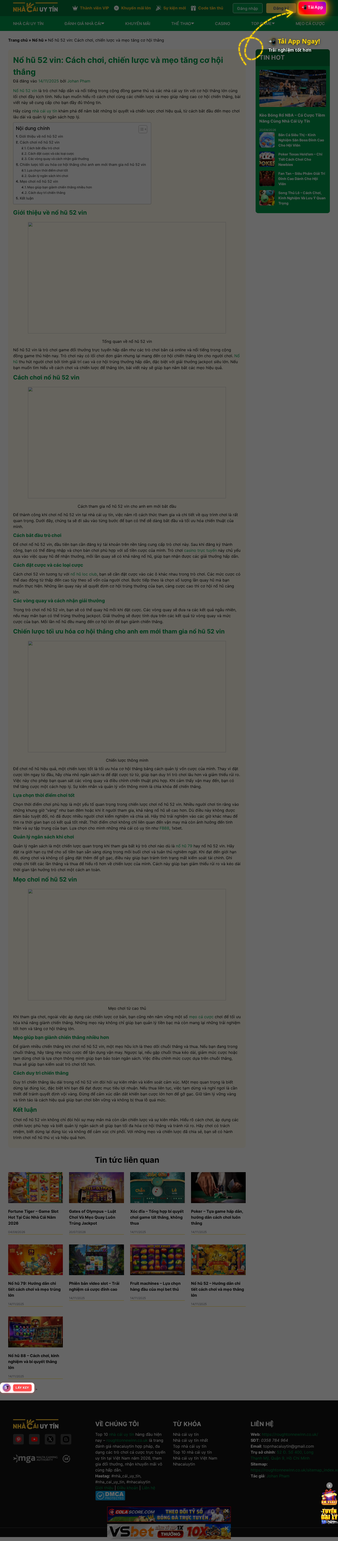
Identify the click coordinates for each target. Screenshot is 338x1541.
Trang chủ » (20, 40)
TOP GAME (261, 23)
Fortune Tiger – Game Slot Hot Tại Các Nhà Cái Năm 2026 (33, 1217)
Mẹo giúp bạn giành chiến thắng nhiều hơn (59, 187)
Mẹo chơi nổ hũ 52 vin (39, 181)
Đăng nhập (246, 8)
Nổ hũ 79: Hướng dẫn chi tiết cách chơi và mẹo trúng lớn (34, 1289)
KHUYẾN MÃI (137, 23)
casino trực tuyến (200, 550)
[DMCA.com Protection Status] (110, 1498)
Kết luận (27, 198)
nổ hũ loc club (84, 574)
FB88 (164, 828)
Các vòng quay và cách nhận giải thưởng (58, 159)
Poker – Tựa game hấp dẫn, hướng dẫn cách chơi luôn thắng (217, 1217)
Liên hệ (148, 1487)
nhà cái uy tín (44, 110)
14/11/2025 (48, 80)
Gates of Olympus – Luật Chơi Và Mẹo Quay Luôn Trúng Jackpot (92, 1217)
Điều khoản (127, 1487)
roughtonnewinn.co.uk (127, 1440)
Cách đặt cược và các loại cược (51, 153)
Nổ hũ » (40, 40)
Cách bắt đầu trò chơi (43, 148)
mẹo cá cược (201, 1016)
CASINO (222, 23)
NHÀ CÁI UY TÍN (28, 23)
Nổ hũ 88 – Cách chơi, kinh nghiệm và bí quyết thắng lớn (33, 1361)
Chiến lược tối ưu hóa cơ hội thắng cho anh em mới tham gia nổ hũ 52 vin (83, 164)
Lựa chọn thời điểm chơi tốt (47, 170)
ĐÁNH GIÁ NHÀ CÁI (83, 23)
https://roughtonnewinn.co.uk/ (290, 1434)
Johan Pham (78, 80)
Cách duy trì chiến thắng (46, 193)
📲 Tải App (309, 10)
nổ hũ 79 (184, 845)
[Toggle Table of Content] (140, 129)
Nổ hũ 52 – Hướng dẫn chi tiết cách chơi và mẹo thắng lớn (217, 1289)
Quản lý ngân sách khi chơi (48, 176)
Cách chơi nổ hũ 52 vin (40, 142)
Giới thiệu (104, 1487)
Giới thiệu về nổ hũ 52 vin (41, 136)
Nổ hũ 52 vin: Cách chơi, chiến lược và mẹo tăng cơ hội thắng (106, 40)
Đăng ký (280, 8)
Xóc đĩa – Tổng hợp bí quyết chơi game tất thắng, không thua (157, 1217)
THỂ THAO (181, 23)
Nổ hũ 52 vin (25, 90)
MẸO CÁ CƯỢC (310, 23)
